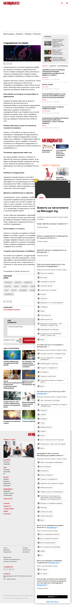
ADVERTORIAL (47, 36)
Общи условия (7, 557)
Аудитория (7, 549)
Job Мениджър (8, 495)
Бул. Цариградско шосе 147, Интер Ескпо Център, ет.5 (18, 576)
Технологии (8, 498)
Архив (6, 511)
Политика (6, 462)
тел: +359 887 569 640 (10, 579)
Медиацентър (7, 551)
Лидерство (7, 491)
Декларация (26, 551)
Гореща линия (9, 508)
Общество (7, 464)
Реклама (25, 547)
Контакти (7, 513)
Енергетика (7, 483)
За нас (5, 547)
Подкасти (7, 506)
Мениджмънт (8, 489)
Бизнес (6, 477)
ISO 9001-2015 (26, 549)
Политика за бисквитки (10, 561)
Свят (5, 467)
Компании (6, 481)
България (7, 459)
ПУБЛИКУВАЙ (29, 340)
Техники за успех (9, 493)
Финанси (6, 479)
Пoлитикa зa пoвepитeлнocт (12, 559)
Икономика (7, 485)
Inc (28, 271)
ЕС (4, 473)
